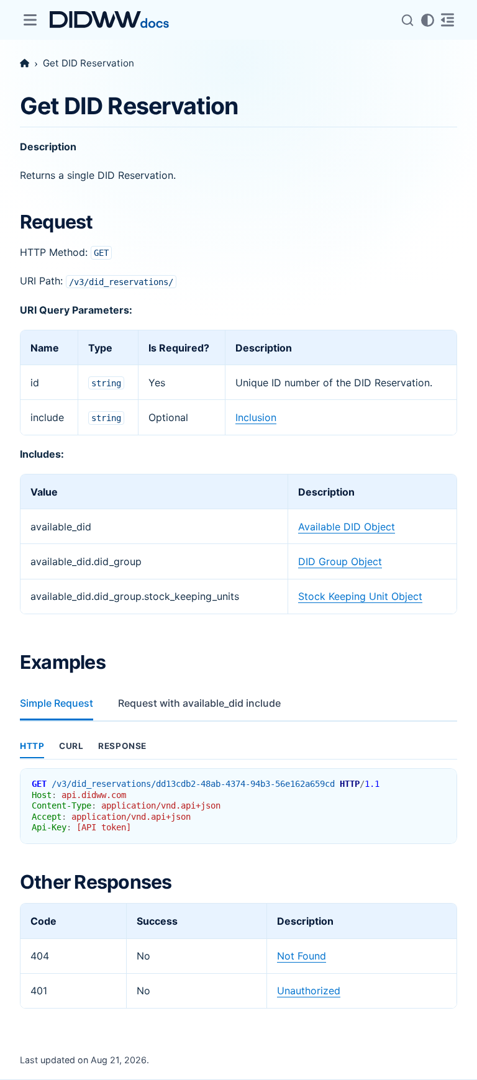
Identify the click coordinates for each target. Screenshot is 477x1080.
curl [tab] (71, 746)
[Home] (24, 63)
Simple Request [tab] (56, 703)
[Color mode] (427, 20)
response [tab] (122, 746)
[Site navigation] (30, 20)
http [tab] (32, 746)
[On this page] (447, 20)
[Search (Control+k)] (407, 20)
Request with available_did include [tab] (199, 703)
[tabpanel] (238, 789)
